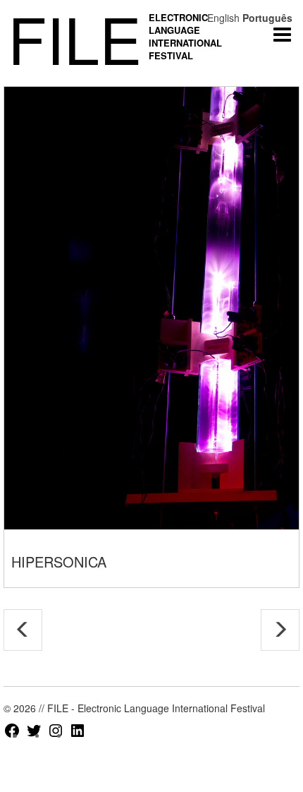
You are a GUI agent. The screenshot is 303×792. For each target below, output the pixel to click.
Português (267, 18)
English (223, 18)
